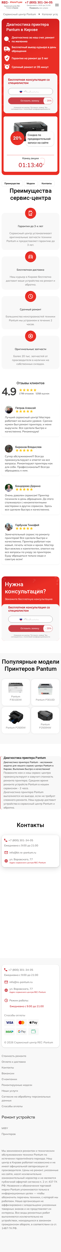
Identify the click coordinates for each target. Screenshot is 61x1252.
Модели (31, 183)
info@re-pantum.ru (21, 982)
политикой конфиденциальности (37, 109)
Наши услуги (10, 1090)
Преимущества (12, 183)
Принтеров (9, 1134)
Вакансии (8, 1073)
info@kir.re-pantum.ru (22, 852)
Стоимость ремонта (14, 1055)
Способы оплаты (12, 1106)
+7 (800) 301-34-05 (39, 2)
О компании (9, 1079)
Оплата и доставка (14, 1061)
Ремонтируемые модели (17, 1085)
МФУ (5, 1128)
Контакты (47, 183)
